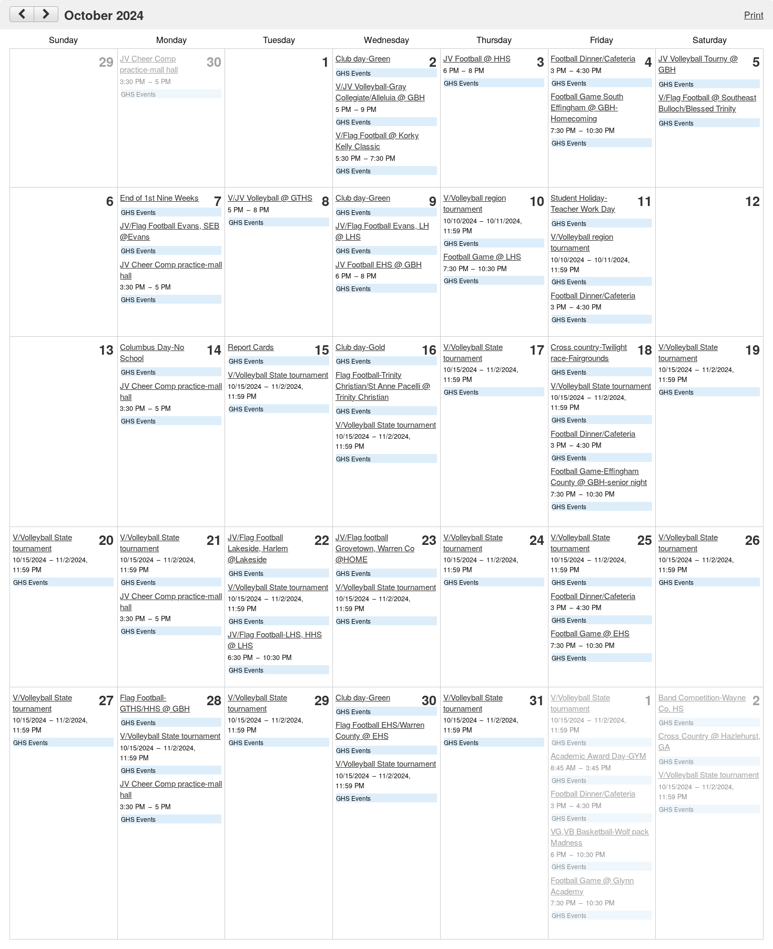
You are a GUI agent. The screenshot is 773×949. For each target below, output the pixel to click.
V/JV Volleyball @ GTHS (270, 197)
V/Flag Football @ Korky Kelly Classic (377, 140)
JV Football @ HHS (477, 58)
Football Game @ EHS (590, 632)
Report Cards (251, 346)
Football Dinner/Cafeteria (593, 58)
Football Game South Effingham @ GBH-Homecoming (587, 106)
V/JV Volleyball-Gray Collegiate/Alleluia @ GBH (380, 91)
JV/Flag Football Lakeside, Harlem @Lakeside (258, 547)
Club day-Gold (360, 346)
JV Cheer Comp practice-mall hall (149, 64)
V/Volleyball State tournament (278, 374)
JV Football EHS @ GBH (378, 264)
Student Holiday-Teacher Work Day (583, 203)
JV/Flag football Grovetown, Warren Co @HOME (374, 547)
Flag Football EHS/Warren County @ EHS (379, 730)
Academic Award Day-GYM (598, 755)
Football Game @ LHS (482, 256)
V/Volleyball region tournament (474, 203)
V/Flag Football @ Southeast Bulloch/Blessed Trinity (707, 102)
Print (754, 14)
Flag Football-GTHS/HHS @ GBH (155, 703)
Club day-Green (362, 58)
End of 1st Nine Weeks (159, 197)
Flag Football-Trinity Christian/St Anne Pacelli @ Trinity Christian (382, 385)
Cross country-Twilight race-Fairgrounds (589, 352)
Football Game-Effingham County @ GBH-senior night (599, 476)
